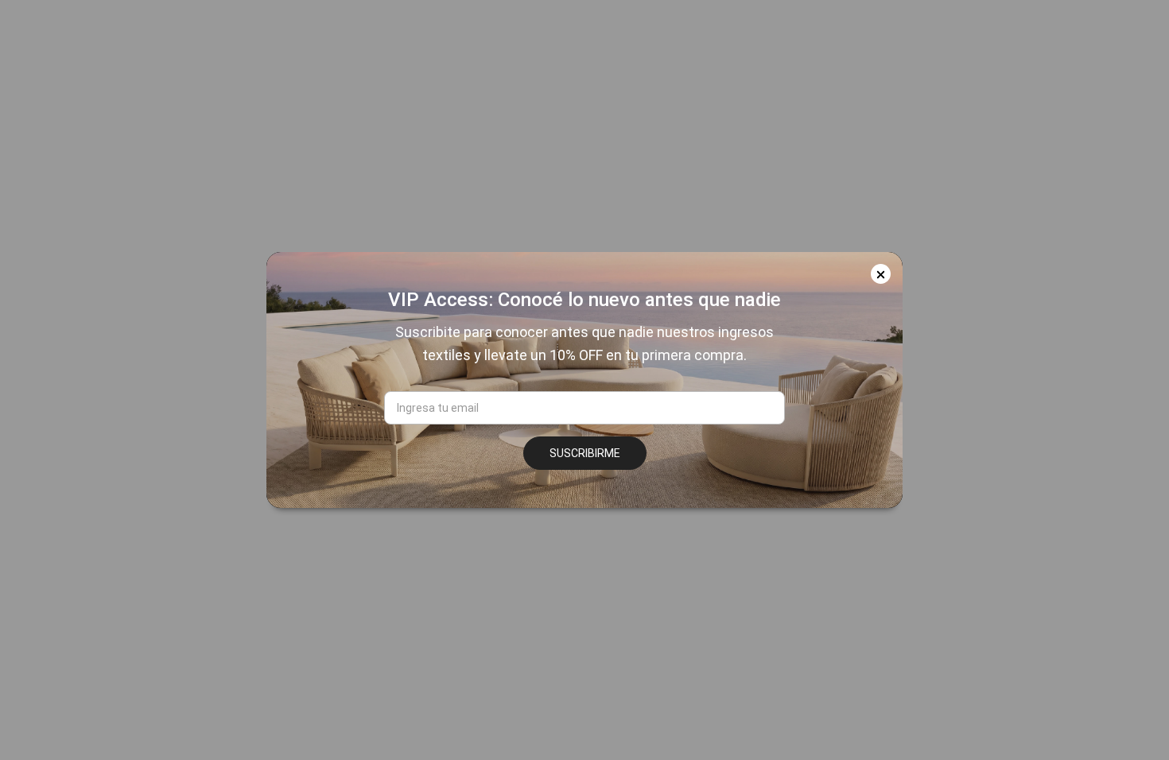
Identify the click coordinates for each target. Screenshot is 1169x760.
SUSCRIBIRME (585, 453)
